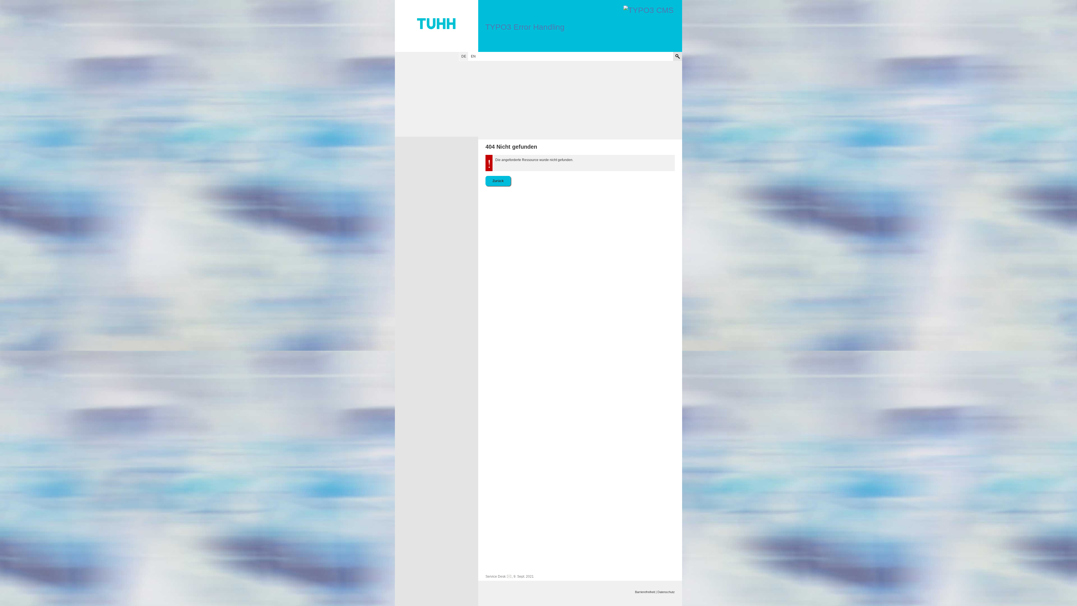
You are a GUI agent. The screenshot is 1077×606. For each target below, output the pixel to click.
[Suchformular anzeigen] (677, 56)
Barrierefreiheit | (646, 592)
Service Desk (495, 577)
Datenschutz (666, 592)
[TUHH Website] (436, 26)
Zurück (498, 181)
